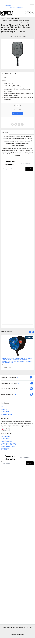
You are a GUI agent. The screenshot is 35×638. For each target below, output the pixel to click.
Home (2, 18)
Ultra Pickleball (10, 627)
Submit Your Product (6, 414)
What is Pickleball (5, 436)
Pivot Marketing (20, 634)
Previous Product (13, 36)
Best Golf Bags (5, 448)
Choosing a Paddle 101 (7, 440)
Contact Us (4, 409)
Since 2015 (8, 5)
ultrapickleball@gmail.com (17, 7)
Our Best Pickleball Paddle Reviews (10, 445)
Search (3, 406)
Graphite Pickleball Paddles (13, 18)
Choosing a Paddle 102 (7, 441)
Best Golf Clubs (5, 449)
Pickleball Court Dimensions (8, 443)
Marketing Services (6, 413)
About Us (3, 408)
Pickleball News (5, 411)
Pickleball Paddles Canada (8, 446)
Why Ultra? (5, 132)
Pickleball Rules (5, 438)
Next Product (22, 36)
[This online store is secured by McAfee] (5, 429)
